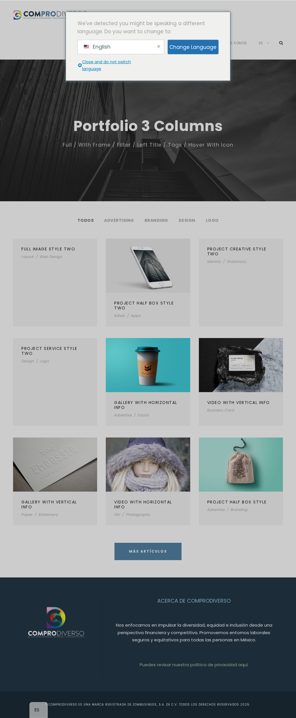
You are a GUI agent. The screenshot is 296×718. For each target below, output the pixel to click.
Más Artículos (148, 551)
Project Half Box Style (237, 502)
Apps (136, 315)
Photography (138, 514)
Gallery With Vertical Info (49, 504)
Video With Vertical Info (238, 402)
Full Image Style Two (48, 249)
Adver (119, 315)
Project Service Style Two (49, 351)
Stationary (236, 261)
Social (143, 415)
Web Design (51, 256)
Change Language (193, 46)
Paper (27, 514)
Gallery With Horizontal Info (145, 405)
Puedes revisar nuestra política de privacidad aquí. (194, 665)
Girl (117, 514)
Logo (212, 220)
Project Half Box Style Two (144, 305)
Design (187, 220)
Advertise (123, 415)
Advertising (119, 220)
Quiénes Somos (232, 42)
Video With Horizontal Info (143, 504)
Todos (85, 220)
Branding (156, 220)
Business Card (220, 410)
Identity (214, 261)
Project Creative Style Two (237, 251)
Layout (27, 256)
